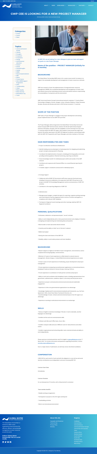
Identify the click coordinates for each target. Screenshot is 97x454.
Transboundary (20, 86)
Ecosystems (19, 57)
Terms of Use (53, 423)
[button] (9, 1)
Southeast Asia (78, 439)
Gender (18, 70)
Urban (18, 88)
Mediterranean (78, 434)
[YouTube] (8, 442)
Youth (18, 95)
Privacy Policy (53, 425)
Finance (18, 65)
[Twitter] (5, 442)
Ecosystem (19, 56)
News (17, 37)
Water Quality (20, 90)
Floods (18, 66)
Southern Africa (78, 441)
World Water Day (20, 93)
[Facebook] (10, 442)
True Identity (57, 450)
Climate (18, 52)
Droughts (18, 54)
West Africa (77, 443)
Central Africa (77, 423)
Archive (46, 17)
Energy (18, 59)
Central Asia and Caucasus (81, 428)
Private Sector (20, 79)
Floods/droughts (20, 68)
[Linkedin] (3, 442)
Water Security (20, 91)
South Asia (77, 438)
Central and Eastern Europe (54, 17)
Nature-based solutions (22, 74)
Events (18, 35)
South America (78, 436)
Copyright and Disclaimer (56, 421)
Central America (78, 425)
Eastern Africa (78, 432)
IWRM (17, 72)
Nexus (18, 77)
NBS (17, 75)
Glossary (52, 426)
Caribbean (76, 421)
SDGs (17, 84)
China (75, 430)
